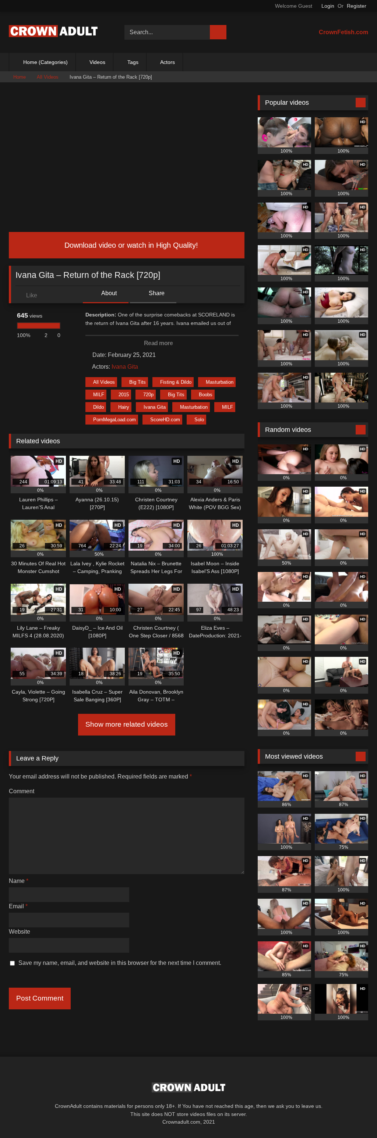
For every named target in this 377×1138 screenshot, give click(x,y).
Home (19, 77)
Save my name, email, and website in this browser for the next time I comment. (119, 963)
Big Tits (137, 382)
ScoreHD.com (165, 419)
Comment (21, 791)
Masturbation (219, 382)
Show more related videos (126, 724)
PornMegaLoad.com (114, 419)
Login (327, 6)
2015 (124, 394)
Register (356, 6)
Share (156, 293)
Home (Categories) (45, 62)
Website (19, 931)
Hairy (123, 407)
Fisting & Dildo (175, 382)
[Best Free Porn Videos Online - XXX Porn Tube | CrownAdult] (58, 32)
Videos (97, 62)
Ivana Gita (125, 367)
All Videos (48, 77)
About (108, 293)
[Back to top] (355, 1116)
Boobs (205, 394)
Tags (132, 62)
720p (148, 394)
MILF (98, 394)
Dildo (98, 407)
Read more (159, 343)
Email (18, 906)
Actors (167, 62)
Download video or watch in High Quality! (130, 245)
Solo (199, 419)
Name (18, 881)
